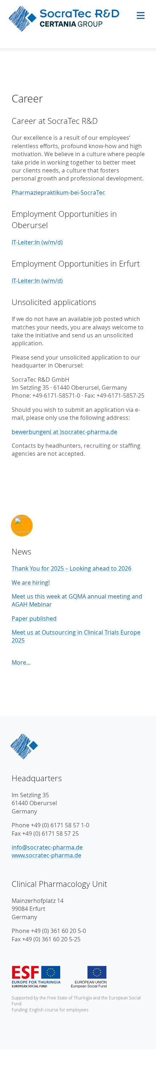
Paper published (34, 618)
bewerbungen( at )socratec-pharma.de (64, 432)
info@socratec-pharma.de (47, 847)
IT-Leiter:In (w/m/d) (37, 242)
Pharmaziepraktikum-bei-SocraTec (58, 192)
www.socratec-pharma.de (46, 855)
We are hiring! (31, 583)
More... (21, 662)
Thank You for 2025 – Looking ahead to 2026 (71, 568)
